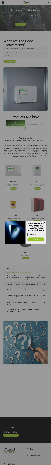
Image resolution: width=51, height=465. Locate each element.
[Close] (44, 222)
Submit (36, 239)
